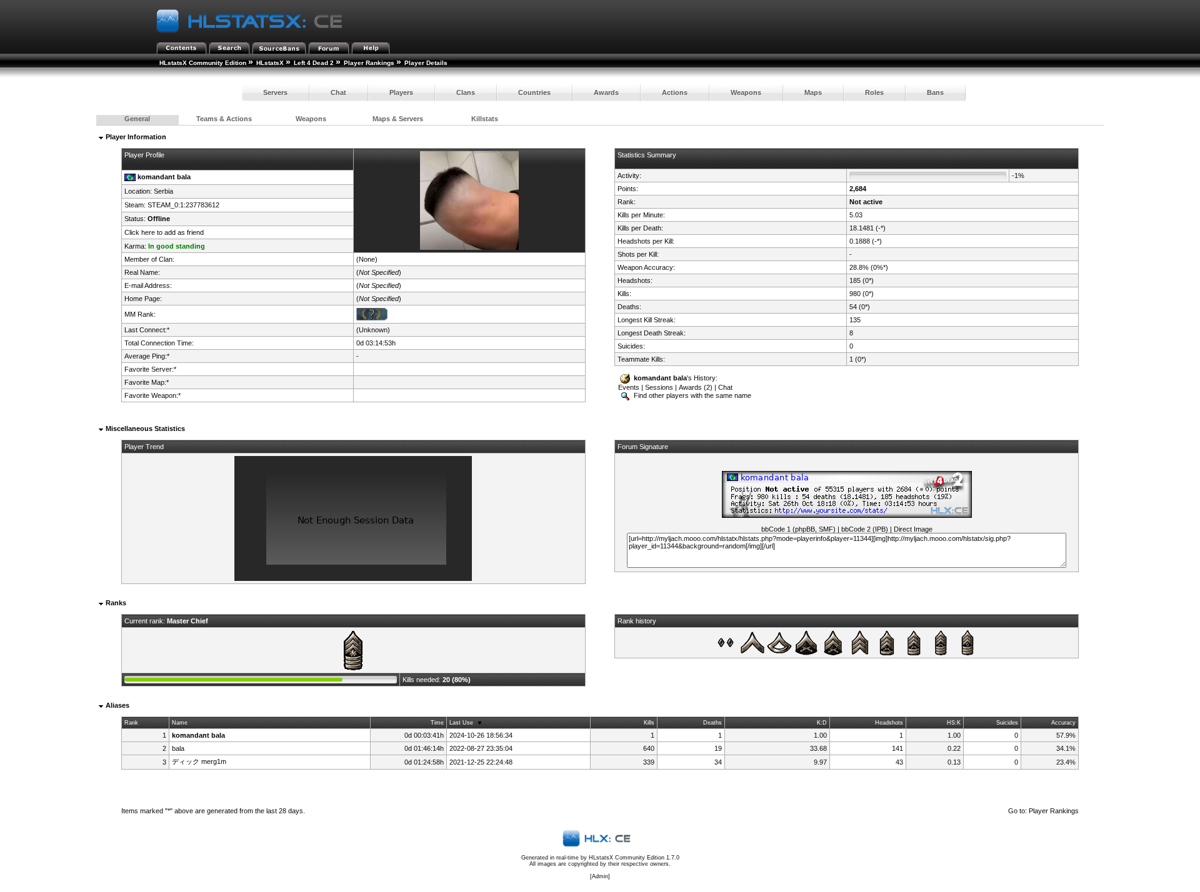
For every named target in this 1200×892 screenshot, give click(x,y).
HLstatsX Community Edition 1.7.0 (634, 858)
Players (401, 92)
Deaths (712, 723)
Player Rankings (369, 62)
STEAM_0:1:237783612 (183, 205)
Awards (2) (695, 387)
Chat (338, 92)
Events (628, 387)
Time (437, 723)
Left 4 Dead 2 (314, 62)
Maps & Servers (397, 118)
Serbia (163, 191)
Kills (649, 723)
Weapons (746, 92)
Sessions (659, 387)
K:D (822, 723)
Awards (606, 92)
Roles (874, 92)
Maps (813, 92)
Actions (675, 92)
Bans (935, 92)
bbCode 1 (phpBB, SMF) (798, 529)
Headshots (889, 723)
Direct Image (913, 529)
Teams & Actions (224, 118)
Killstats (484, 118)
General (137, 118)
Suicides (1007, 723)
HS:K (954, 723)
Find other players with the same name (691, 395)
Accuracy (1063, 723)
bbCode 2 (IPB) (864, 529)
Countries (534, 92)
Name (180, 723)
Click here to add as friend (164, 232)
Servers (275, 92)
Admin (600, 876)
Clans (465, 92)
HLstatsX (270, 62)
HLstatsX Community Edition (202, 62)
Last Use (461, 723)
